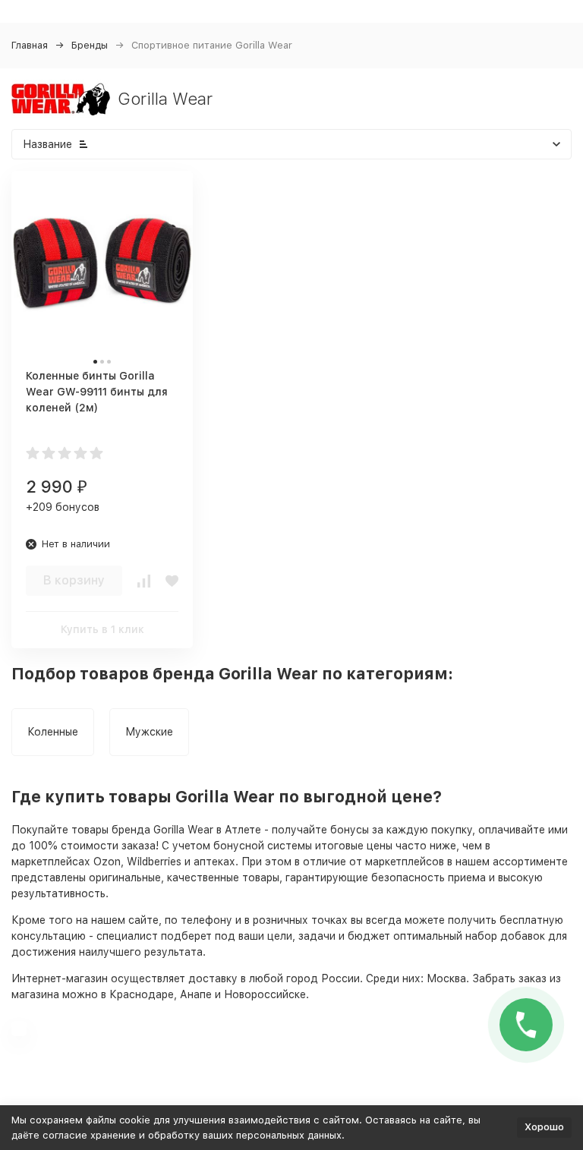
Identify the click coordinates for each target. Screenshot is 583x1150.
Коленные (52, 732)
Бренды (89, 45)
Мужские (149, 732)
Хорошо (544, 1127)
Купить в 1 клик (102, 629)
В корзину (74, 580)
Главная (29, 45)
